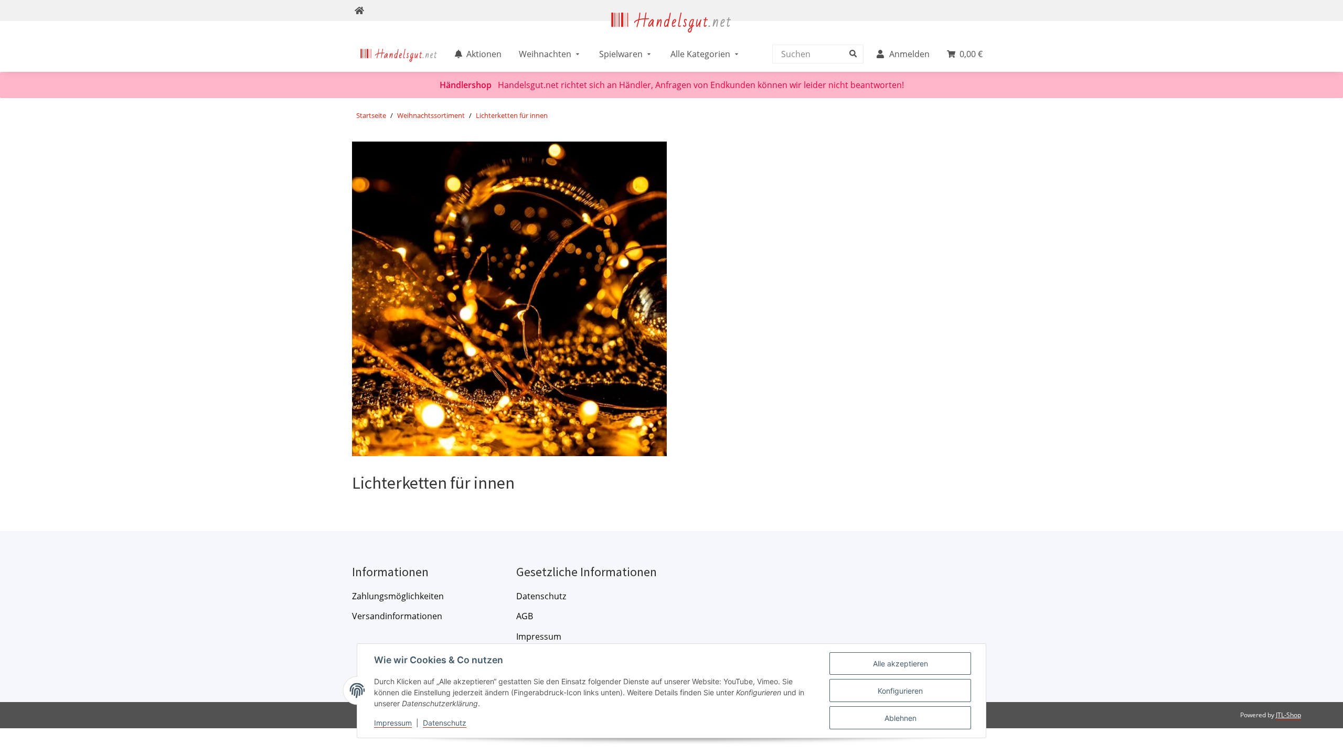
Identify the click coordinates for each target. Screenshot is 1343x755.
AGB (524, 616)
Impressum (538, 636)
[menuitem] (399, 54)
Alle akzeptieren (900, 663)
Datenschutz (541, 596)
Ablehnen (900, 718)
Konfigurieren (900, 690)
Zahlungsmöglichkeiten (398, 596)
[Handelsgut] (671, 30)
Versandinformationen (397, 616)
